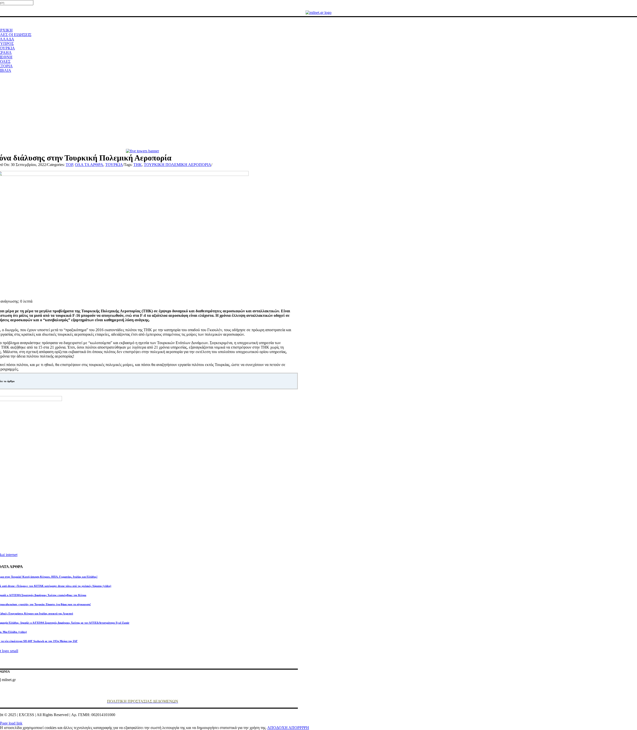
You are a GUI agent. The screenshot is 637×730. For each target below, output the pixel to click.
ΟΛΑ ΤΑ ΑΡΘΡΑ (89, 164)
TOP (69, 164)
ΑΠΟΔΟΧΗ (277, 728)
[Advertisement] (318, 111)
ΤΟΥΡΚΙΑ (114, 164)
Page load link (11, 723)
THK (137, 164)
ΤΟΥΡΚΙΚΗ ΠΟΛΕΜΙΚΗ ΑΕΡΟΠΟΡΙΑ (177, 164)
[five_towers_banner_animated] (142, 151)
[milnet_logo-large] (318, 12)
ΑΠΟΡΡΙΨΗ (298, 728)
